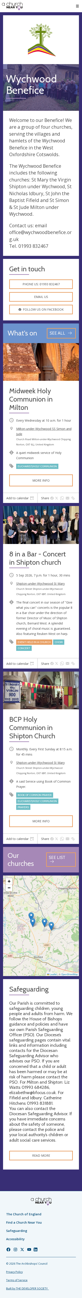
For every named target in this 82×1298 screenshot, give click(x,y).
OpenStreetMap (69, 974)
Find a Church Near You (24, 1222)
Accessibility (15, 1239)
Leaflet (53, 974)
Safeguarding (16, 1231)
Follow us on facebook (43, 309)
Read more (41, 1155)
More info (41, 480)
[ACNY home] (12, 6)
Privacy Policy (14, 1272)
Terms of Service (17, 1280)
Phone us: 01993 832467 (41, 284)
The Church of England (23, 1214)
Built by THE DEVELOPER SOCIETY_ (27, 1288)
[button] (77, 6)
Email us (41, 297)
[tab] (20, 498)
